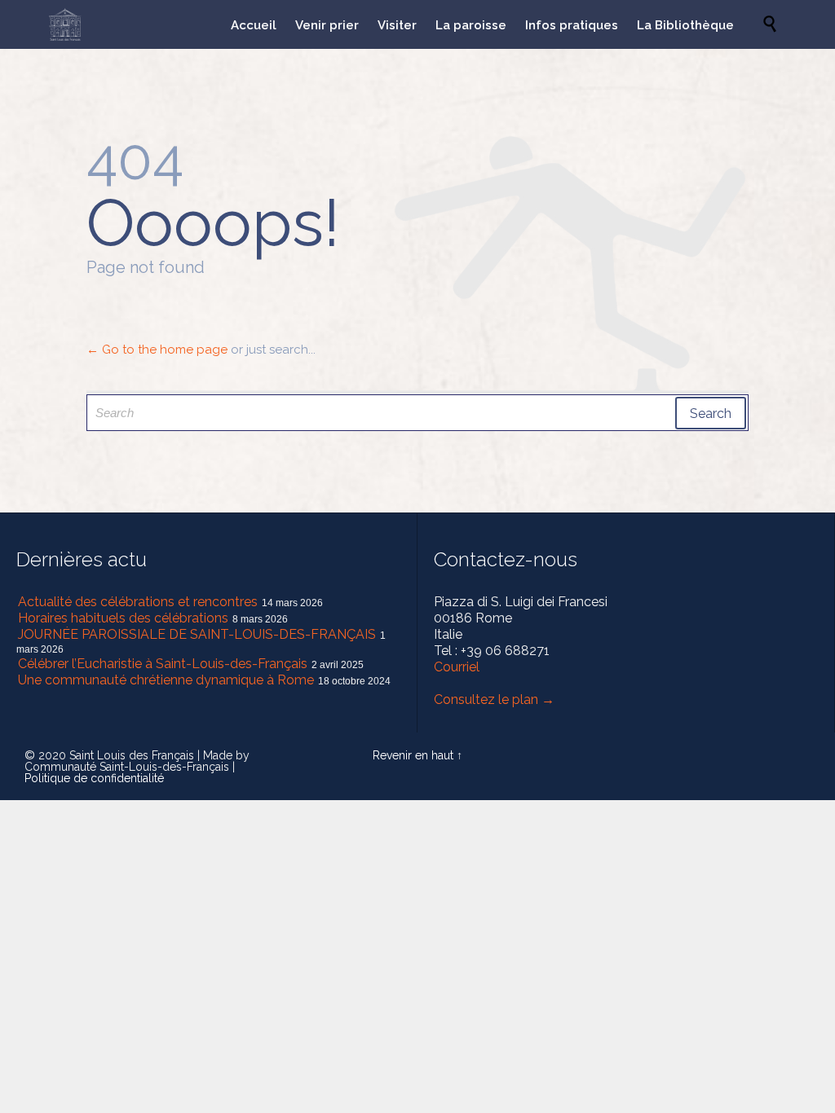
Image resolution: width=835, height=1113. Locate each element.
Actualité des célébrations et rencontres (138, 601)
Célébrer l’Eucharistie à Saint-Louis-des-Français (162, 663)
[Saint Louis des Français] (65, 24)
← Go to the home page (157, 349)
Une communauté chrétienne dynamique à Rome (166, 680)
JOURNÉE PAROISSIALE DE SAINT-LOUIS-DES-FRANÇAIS (197, 634)
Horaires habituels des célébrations (123, 618)
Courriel (456, 667)
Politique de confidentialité (94, 778)
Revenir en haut (413, 755)
